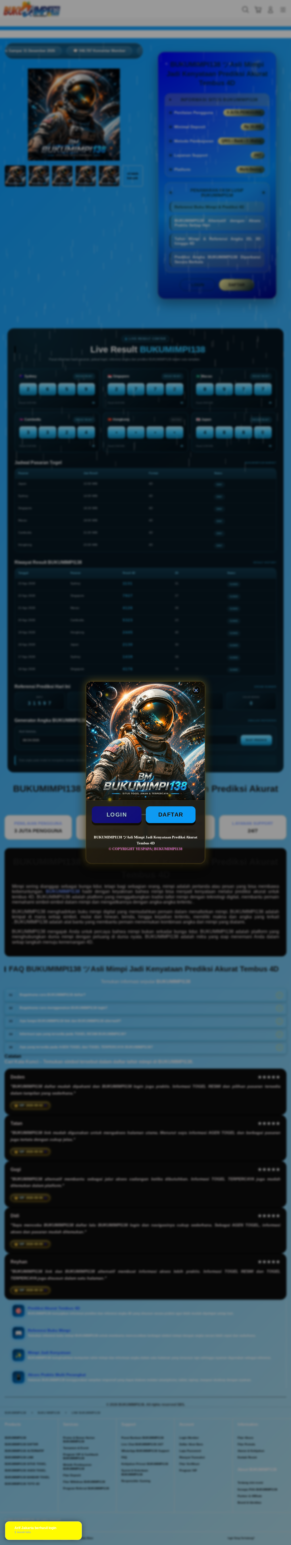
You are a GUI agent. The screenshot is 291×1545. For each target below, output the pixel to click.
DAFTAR (170, 814)
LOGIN (117, 814)
